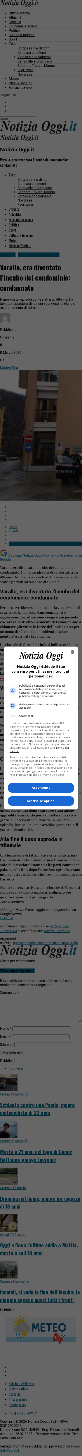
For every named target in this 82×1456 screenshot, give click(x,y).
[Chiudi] (72, 652)
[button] (41, 716)
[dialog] (41, 728)
